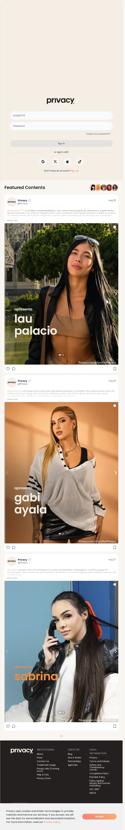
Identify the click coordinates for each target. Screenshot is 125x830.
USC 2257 (94, 789)
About (40, 753)
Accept (99, 816)
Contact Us (43, 761)
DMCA (92, 792)
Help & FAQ (43, 774)
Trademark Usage (46, 764)
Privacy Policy (52, 822)
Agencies (73, 764)
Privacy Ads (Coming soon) (48, 770)
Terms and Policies (99, 761)
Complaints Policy (99, 773)
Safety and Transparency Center (96, 767)
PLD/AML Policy (97, 777)
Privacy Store (44, 778)
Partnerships (74, 761)
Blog (70, 753)
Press (39, 757)
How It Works (74, 757)
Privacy (93, 757)
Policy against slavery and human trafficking (99, 783)
